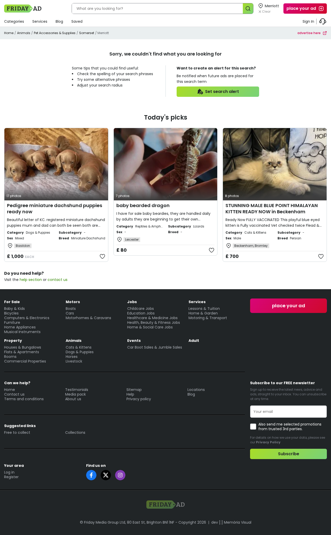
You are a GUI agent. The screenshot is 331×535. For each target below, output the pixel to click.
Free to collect (17, 432)
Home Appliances (20, 327)
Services (39, 21)
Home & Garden (203, 313)
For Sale (12, 302)
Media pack (75, 394)
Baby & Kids (14, 308)
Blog (59, 21)
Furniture (12, 322)
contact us (57, 279)
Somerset (86, 33)
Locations (196, 389)
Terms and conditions (24, 399)
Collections (75, 432)
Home (8, 33)
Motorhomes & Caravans (88, 318)
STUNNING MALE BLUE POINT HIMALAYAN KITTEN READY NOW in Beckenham (271, 208)
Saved (76, 21)
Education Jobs (141, 313)
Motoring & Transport (208, 318)
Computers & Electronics (26, 318)
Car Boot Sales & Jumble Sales (154, 347)
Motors (73, 302)
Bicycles (11, 313)
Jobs (132, 302)
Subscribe (288, 454)
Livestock (74, 361)
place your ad (301, 8)
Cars (70, 313)
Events (134, 340)
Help (130, 394)
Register (11, 476)
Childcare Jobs (140, 308)
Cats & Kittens (79, 347)
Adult (194, 340)
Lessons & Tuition (204, 308)
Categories (14, 21)
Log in (9, 472)
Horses (72, 356)
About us (73, 399)
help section (31, 279)
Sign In (308, 21)
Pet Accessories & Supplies (55, 33)
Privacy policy (138, 399)
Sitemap (134, 389)
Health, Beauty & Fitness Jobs (153, 322)
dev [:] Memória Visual (231, 522)
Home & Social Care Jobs (150, 327)
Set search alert (222, 92)
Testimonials (76, 389)
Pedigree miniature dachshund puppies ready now (54, 208)
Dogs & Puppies (80, 352)
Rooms (10, 356)
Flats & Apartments (21, 352)
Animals (23, 33)
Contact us (14, 394)
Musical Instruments (22, 331)
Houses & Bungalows (22, 347)
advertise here (309, 33)
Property (13, 340)
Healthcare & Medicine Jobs (152, 318)
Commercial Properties (25, 361)
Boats (71, 308)
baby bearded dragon (143, 205)
